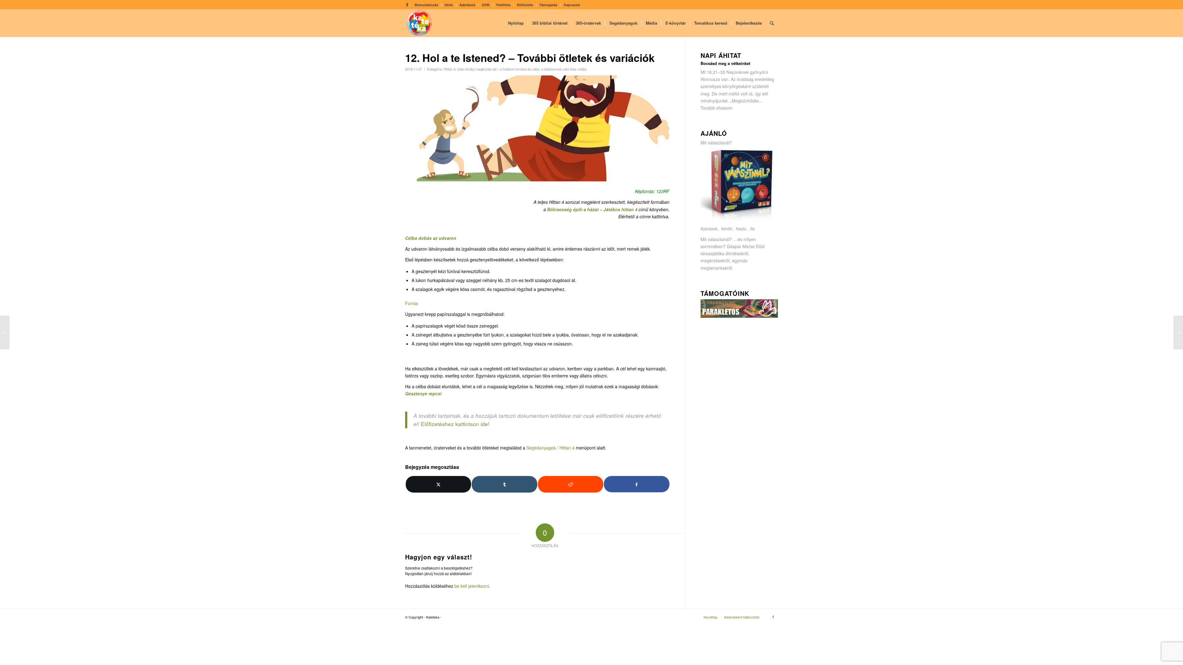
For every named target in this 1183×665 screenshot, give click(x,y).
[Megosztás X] (438, 484)
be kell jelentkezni (471, 586)
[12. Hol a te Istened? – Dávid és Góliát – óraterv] (5, 332)
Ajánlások (467, 4)
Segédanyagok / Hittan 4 (550, 448)
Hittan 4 (449, 68)
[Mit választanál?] (739, 222)
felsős (741, 229)
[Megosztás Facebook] (636, 484)
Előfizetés (525, 4)
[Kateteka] (419, 23)
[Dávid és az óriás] (1178, 332)
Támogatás (548, 4)
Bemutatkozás (426, 4)
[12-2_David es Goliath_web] (537, 128)
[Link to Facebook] (407, 4)
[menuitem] (426, 4)
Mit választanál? (716, 142)
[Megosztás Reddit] (570, 484)
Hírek (449, 4)
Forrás (411, 303)
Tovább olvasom (717, 108)
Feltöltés (503, 4)
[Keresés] (772, 23)
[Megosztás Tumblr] (504, 484)
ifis (752, 229)
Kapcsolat (572, 4)
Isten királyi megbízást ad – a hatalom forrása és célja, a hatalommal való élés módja (522, 68)
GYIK (486, 4)
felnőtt (726, 229)
